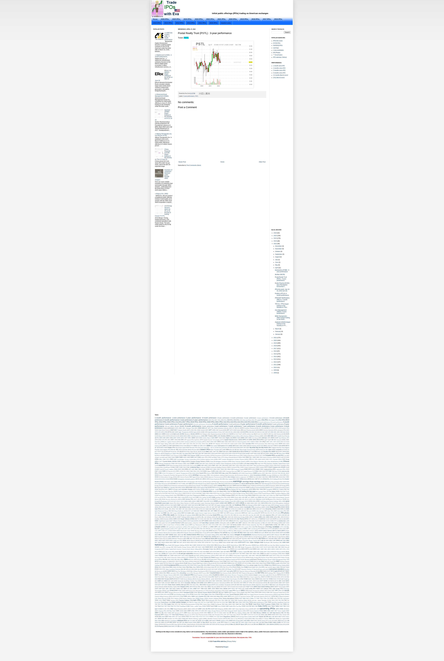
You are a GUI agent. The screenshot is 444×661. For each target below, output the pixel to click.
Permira (260, 559)
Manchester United (185, 530)
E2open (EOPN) (211, 481)
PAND (201, 557)
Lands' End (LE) (165, 522)
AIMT (266, 432)
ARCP (208, 441)
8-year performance (277, 426)
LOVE (285, 527)
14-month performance (275, 418)
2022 (275, 244)
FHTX (156, 491)
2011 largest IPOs (273, 420)
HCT (212, 505)
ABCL (184, 428)
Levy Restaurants (197, 524)
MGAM (287, 534)
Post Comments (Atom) (194, 165)
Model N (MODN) (195, 540)
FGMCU (281, 489)
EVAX (236, 487)
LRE (182, 528)
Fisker (264, 491)
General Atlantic (280, 497)
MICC (202, 536)
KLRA (271, 519)
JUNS (271, 517)
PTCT (218, 567)
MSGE (163, 542)
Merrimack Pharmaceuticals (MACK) (261, 534)
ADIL (195, 430)
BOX (256, 451)
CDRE (164, 459)
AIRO (278, 432)
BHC (245, 447)
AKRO (164, 434)
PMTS (257, 563)
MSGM (167, 542)
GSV (259, 503)
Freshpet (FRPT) (230, 495)
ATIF (214, 443)
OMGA (254, 553)
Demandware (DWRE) (260, 475)
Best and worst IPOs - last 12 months (208, 447)
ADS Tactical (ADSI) (221, 430)
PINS (277, 561)
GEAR (274, 497)
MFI (284, 534)
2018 (275, 346)
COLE (278, 465)
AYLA (188, 445)
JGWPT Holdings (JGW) (183, 517)
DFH (285, 475)
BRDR (284, 451)
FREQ (223, 495)
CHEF (178, 461)
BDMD (280, 445)
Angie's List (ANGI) (231, 437)
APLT (172, 439)
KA (285, 517)
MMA (272, 538)
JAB (244, 515)
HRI (177, 509)
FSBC (264, 495)
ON (265, 553)
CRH (225, 469)
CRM (232, 469)
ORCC (231, 555)
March (277, 329)
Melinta (232, 534)
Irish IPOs (202, 515)
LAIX (159, 522)
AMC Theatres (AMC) (211, 436)
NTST (163, 551)
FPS (185, 495)
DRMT (237, 479)
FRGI (239, 495)
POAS (265, 563)
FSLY (277, 495)
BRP (193, 453)
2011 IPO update (256, 420)
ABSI (203, 428)
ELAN (236, 483)
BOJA (238, 451)
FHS (288, 489)
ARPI (260, 441)
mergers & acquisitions (242, 535)
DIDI (190, 477)
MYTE (244, 542)
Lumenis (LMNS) (232, 528)
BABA (208, 445)
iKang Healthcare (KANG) (181, 511)
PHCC (228, 561)
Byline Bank (282, 453)
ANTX (269, 437)
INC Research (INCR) (250, 511)
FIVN (281, 491)
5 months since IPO (279, 73)
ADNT (206, 430)
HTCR (200, 509)
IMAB (195, 511)
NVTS (214, 551)
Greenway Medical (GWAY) (212, 503)
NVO (201, 551)
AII (261, 432)
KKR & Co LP (255, 519)
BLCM (284, 449)
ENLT (231, 485)
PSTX (205, 567)
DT (259, 479)
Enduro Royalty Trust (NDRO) (200, 485)
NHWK (215, 547)
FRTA (257, 495)
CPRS (186, 469)
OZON (191, 557)
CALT (260, 455)
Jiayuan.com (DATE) (195, 517)
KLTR (274, 519)
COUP (270, 467)
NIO (233, 547)
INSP (218, 513)
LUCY (226, 528)
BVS (264, 453)
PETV (173, 561)
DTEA (264, 479)
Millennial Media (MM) (211, 538)
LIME (279, 524)
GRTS (233, 503)
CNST (233, 465)
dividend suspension (240, 477)
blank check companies (275, 449)
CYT (174, 473)
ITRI (231, 515)
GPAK (254, 501)
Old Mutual (216, 553)
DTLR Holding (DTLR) (275, 479)
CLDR (244, 463)
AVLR (167, 445)
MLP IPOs (262, 538)
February (278, 331)
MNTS (167, 540)
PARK (230, 557)
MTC (181, 542)
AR (272, 439)
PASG (271, 557)
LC (246, 522)
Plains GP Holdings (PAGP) (176, 563)
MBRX (245, 532)
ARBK (287, 439)
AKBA (156, 434)
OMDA (243, 553)
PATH (279, 557)
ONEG (156, 555)
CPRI (182, 469)
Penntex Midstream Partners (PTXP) (230, 559)
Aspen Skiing (164, 443)
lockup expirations (230, 527)
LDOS (269, 522)
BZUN (167, 455)
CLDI (237, 463)
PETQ (156, 561)
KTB (250, 521)
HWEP (226, 509)
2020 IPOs (233, 19)
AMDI (219, 436)
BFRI (231, 447)
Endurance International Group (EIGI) (182, 485)
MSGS (171, 542)
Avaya (273, 443)
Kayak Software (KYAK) (187, 519)
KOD (188, 521)
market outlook (263, 530)
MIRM (224, 538)
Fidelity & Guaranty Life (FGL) (186, 491)
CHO (176, 463)
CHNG (172, 463)
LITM (188, 527)
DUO (165, 481)
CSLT (156, 471)
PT (215, 567)
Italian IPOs (223, 515)
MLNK (256, 538)
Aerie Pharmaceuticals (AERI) (251, 430)
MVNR (228, 542)
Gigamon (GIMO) (233, 499)
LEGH (287, 522)
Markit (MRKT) (281, 530)
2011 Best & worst (278, 77)
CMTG (209, 465)
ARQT (264, 441)
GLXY (178, 501)
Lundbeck (240, 528)
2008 (275, 373)
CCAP (282, 457)
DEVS (281, 475)
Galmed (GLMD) (206, 497)
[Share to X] (204, 93)
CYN (166, 473)
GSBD (248, 503)
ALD (201, 434)
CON (184, 467)
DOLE (171, 479)
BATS (234, 445)
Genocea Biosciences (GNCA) (174, 499)
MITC (231, 538)
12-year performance (262, 418)
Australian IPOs (249, 443)
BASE (230, 445)
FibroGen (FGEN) (173, 491)
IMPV (212, 511)
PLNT (225, 563)
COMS (181, 467)
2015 (275, 354)
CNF (220, 465)
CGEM (259, 459)
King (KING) (222, 519)
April (276, 268)
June (277, 262)
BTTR (237, 453)
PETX (177, 561)
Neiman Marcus (222, 545)
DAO (213, 473)
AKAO (287, 432)
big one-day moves (262, 447)
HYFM (232, 509)
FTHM (168, 497)
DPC (201, 479)
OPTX (227, 555)
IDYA (282, 509)
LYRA (163, 530)
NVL (198, 551)
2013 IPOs (180, 23)
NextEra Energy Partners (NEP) (186, 547)
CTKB (187, 471)
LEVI (190, 524)
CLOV (167, 465)
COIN (275, 465)
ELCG (239, 483)
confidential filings (195, 467)
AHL (232, 432)
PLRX (229, 563)
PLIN (218, 563)
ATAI (191, 443)
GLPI (168, 501)
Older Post (262, 162)
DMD (263, 477)
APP (185, 439)
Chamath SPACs (277, 459)
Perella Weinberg (245, 559)
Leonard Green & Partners (173, 524)
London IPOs (248, 527)
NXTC (228, 551)
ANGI (223, 437)
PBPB (186, 559)
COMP (177, 467)
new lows (270, 545)
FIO (232, 491)
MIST (227, 538)
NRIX (265, 549)
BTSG (234, 453)
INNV (171, 513)
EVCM (240, 487)
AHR (241, 432)
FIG (196, 491)
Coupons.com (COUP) (278, 467)
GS (245, 503)
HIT (210, 507)
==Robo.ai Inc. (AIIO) (161, 194)
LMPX (215, 527)
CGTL (270, 459)
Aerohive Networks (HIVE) (270, 430)
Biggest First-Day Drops (278, 447)
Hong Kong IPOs (275, 507)
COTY (266, 467)
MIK (188, 538)
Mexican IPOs (279, 534)
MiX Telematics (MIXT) (245, 538)
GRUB (242, 503)
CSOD (160, 471)
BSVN (213, 453)
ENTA (240, 485)
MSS (178, 542)
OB (248, 551)
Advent (239, 430)
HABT (179, 505)
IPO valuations (159, 515)
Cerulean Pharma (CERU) (241, 459)
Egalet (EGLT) (214, 483)
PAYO (172, 559)
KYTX (275, 521)
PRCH (205, 565)
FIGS (201, 491)
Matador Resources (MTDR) (191, 532)
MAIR (174, 530)
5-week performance (278, 424)
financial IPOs (207, 491)
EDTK (193, 483)
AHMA (238, 432)
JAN (261, 515)
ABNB (199, 428)
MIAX (198, 536)
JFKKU (170, 517)
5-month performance (264, 424)
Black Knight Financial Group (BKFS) (250, 449)
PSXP (212, 567)
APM (175, 439)
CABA (185, 455)
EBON (284, 481)
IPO (271, 513)
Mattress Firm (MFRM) (221, 532)
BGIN (234, 447)
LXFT (287, 528)
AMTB (178, 437)
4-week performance (234, 424)
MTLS (195, 542)
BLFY (159, 451)
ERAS (165, 487)
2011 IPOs (202, 23)
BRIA (287, 451)
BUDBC (248, 453)
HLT (216, 507)
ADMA (198, 430)
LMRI (219, 527)
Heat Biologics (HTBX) (251, 505)
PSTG (198, 567)
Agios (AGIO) (196, 432)
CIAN (200, 463)
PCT (192, 559)
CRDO (214, 469)
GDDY (253, 497)
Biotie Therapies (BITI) (216, 449)
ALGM (231, 434)
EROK (183, 487)
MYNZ (235, 542)
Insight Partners (199, 513)
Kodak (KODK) (194, 521)
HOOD (283, 507)
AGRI (206, 432)
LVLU (266, 528)
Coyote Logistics (169, 469)
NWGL (218, 551)
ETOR (209, 487)
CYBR (160, 473)
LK (206, 527)
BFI (229, 447)
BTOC (226, 453)
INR (186, 513)
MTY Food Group (214, 542)
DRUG (245, 479)
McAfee (252, 532)
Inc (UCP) (241, 511)
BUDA (244, 453)
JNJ (232, 517)
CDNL (160, 459)
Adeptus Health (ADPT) (184, 430)
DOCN (156, 479)
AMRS (167, 437)
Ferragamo (269, 489)
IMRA (215, 511)
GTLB (273, 503)
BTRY (230, 453)
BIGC (270, 447)
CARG (184, 457)
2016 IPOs (278, 19)
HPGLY (174, 509)
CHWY (192, 463)
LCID (249, 522)
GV (169, 505)
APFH (156, 439)
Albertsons (187, 434)
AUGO (232, 443)
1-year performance (193, 418)
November (278, 249)
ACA (238, 428)
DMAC (260, 477)
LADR (287, 521)
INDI (265, 511)
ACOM (266, 428)
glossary (164, 501)
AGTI (223, 432)
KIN (218, 519)
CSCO (287, 469)
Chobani (180, 463)
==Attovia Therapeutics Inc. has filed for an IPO (163, 134)
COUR (287, 467)
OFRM (163, 553)
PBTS (189, 559)
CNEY (217, 465)
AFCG (156, 432)
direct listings (231, 477)
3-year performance (188, 96)
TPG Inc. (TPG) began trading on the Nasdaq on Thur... (282, 305)
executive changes (187, 489)
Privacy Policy (245, 565)
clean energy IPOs (252, 463)
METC (273, 534)
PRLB (259, 565)
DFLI (288, 475)
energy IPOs (222, 485)
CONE (187, 467)
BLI (162, 451)
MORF (236, 540)
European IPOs (223, 487)
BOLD (242, 451)
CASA (199, 457)
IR (185, 515)
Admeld (203, 430)
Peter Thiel (286, 559)
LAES (156, 522)
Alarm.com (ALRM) (178, 434)
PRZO (174, 567)
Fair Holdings (232, 489)
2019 (275, 343)
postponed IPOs (174, 565)
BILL (177, 449)
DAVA (243, 473)
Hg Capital (167, 507)
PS (177, 567)
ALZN (177, 436)
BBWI (248, 445)
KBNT (196, 519)
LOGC (242, 527)
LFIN (203, 524)
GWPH (175, 505)
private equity (253, 565)
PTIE (224, 567)
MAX (235, 532)
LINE (282, 524)
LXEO (284, 528)
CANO (173, 457)
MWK (232, 542)
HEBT (259, 505)
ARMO (257, 441)
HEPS (272, 505)
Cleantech (269, 463)
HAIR (182, 505)
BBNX (245, 445)
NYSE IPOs (276, 43)
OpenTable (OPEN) (198, 555)
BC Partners (253, 445)
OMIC (258, 553)
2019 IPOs (244, 19)
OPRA (217, 555)
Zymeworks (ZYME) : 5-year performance (282, 270)
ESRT (191, 487)
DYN (188, 481)
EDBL (183, 483)
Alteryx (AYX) (161, 436)
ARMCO (253, 441)
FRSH (254, 495)
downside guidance (190, 479)
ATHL (206, 443)
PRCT (209, 565)
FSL (274, 495)
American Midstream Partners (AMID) (253, 436)
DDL (284, 473)
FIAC (159, 491)
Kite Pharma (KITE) (242, 519)
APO (182, 439)
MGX (185, 536)
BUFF (251, 453)
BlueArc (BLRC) (198, 451)
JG (176, 517)
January (278, 334)
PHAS (221, 561)
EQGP (158, 487)
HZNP (239, 509)
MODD (188, 540)
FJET (284, 491)
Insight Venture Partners (210, 513)
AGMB (202, 432)
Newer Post (182, 162)
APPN (244, 439)
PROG (270, 565)
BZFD (164, 455)
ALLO (262, 434)
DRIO (223, 479)
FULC (179, 497)
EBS (288, 481)
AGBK (173, 432)
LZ (168, 530)
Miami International (192, 536)
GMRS (189, 501)
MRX (287, 540)
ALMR (269, 434)
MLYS (266, 538)
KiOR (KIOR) (230, 519)
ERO (176, 487)
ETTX (216, 487)
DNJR (273, 477)
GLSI (171, 501)
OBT (258, 551)
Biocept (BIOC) (196, 449)
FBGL (257, 489)
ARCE (182, 441)
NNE (279, 547)
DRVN (249, 479)
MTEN (188, 542)
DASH (216, 473)
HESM (156, 507)
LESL (182, 524)
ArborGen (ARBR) (159, 441)
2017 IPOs (267, 19)
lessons (187, 524)
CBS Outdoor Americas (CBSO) (268, 457)
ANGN (238, 437)
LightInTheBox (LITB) (271, 524)
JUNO (267, 517)
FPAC (175, 495)
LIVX (198, 527)
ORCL (246, 555)
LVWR (273, 528)
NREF (262, 549)
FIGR (198, 491)
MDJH (156, 534)
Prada (198, 565)
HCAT (203, 505)
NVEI (195, 551)
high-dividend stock (184, 507)
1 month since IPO (279, 66)
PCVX (199, 559)
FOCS (215, 493)
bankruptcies (221, 445)
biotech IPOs (205, 449)
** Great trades (277, 55)
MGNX (174, 536)
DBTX (263, 473)
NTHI (288, 549)
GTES (266, 503)
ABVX (230, 428)
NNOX (283, 547)
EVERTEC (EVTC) (269, 487)
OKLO (204, 553)
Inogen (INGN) (177, 513)
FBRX (261, 489)
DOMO (176, 479)
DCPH (273, 473)
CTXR (200, 471)
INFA (288, 511)
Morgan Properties (243, 540)
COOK (242, 467)
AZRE (201, 445)
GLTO (175, 501)
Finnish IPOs (216, 491)
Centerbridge (180, 459)
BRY (203, 453)
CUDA (204, 471)
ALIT (237, 434)
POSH (273, 563)
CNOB (226, 465)
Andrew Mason (207, 437)
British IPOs (176, 453)
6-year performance (221, 426)
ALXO (174, 436)
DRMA (234, 479)
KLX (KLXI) (280, 519)
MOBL (184, 540)
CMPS (206, 465)
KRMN (210, 521)
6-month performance (193, 426)
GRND (222, 503)
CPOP (179, 469)
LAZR (227, 522)
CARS (192, 457)
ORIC (250, 555)
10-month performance (209, 418)
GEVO (199, 499)
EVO (280, 487)
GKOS (246, 499)
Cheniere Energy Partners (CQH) (199, 461)
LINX (167, 527)
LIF (263, 524)
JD (286, 515)
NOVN (236, 549)
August (277, 257)
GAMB (213, 497)
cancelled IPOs (279, 455)
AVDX (284, 443)
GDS (263, 497)
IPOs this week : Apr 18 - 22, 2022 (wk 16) (282, 290)
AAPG (176, 428)
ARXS (282, 441)
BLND (169, 451)
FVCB (190, 497)
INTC (228, 513)
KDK (208, 519)
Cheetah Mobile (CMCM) (170, 461)
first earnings (259, 491)
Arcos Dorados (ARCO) (200, 441)
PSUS (209, 567)
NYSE (233, 551)
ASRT (184, 443)
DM (257, 477)
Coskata (261, 467)
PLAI (167, 563)
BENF (187, 447)
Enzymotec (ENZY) (275, 485)
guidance (280, 503)
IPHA (265, 513)
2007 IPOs (217, 420)
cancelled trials (163, 457)
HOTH (162, 509)
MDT (167, 534)
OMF (251, 553)
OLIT (221, 553)
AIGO (252, 432)
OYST (187, 557)
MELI (228, 534)
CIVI (214, 463)
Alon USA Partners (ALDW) (278, 434)
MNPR (287, 538)
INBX (236, 511)
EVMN (276, 487)
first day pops (251, 491)
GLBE (250, 499)
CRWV (261, 469)
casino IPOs (204, 457)
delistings (196, 475)
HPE (170, 509)
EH (219, 483)
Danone (209, 473)
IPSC (176, 515)
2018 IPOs (255, 19)
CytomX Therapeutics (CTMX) (184, 473)
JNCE (229, 517)
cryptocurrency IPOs (270, 469)
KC (199, 519)
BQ (262, 451)
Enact (169, 485)
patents (275, 557)
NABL (247, 542)
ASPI (173, 443)
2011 (275, 364)
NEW (265, 545)
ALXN (170, 436)
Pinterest (282, 561)
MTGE (192, 542)
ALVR (167, 436)
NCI (202, 545)
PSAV (180, 567)
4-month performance (220, 424)
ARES (226, 441)
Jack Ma (251, 515)
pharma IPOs (209, 561)
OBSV (255, 551)
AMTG (182, 437)
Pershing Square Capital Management (272, 559)
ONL (168, 555)
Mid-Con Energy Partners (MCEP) (239, 536)
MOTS (259, 540)
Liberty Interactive (251, 524)
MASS (182, 532)
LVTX (269, 528)
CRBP (196, 469)
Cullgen (209, 471)
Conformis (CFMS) (205, 467)
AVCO (276, 443)
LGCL (220, 524)
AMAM (181, 436)
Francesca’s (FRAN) (199, 495)
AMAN (185, 436)
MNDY (283, 538)
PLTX (243, 563)
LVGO (262, 528)
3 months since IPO (279, 70)
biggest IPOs (166, 449)
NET (243, 545)
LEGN (156, 524)
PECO (215, 559)
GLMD (263, 499)
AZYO (204, 445)
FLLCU (162, 493)
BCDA (258, 445)
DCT (276, 473)
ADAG (156, 430)
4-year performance (248, 424)
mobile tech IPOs (177, 540)
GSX (262, 503)
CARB (180, 457)
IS (205, 515)
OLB (212, 553)
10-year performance (223, 418)
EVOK (283, 487)
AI (243, 432)
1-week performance (178, 418)
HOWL (166, 509)
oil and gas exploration (186, 553)
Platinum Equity (192, 563)
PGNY (202, 561)
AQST (265, 439)
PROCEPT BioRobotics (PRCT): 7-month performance (282, 299)
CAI (227, 455)
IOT (259, 513)
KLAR (261, 519)
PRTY (160, 567)
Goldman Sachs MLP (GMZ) (232, 501)
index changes (260, 511)
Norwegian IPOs (225, 549)
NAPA (284, 542)
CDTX (167, 459)
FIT (268, 491)
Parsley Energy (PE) (255, 557)
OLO (234, 553)
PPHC (195, 565)
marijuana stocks (241, 530)
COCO (271, 465)
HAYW (196, 505)
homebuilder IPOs (249, 507)
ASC (156, 443)
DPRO (208, 479)
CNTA (237, 465)
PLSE (232, 563)
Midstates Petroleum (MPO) (179, 538)
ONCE (268, 553)
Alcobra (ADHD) (195, 434)
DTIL (268, 479)
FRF (237, 495)
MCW (284, 532)
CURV (224, 471)
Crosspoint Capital (239, 469)
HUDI (210, 509)
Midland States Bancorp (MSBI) (163, 538)
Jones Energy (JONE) (243, 517)
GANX (228, 497)
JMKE (225, 517)
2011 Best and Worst (245, 420)
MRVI (284, 540)
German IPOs (189, 499)
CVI (253, 471)
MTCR (184, 542)
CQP (193, 469)
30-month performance (199, 424)
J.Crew (240, 515)
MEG (225, 534)
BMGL (211, 451)
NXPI (221, 551)
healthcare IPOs (240, 505)
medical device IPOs (193, 535)
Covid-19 (161, 469)
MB (238, 532)
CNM (223, 465)
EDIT (187, 483)
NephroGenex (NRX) (236, 545)
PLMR (221, 563)
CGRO (267, 459)
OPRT (220, 555)
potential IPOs (183, 565)
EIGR (226, 483)
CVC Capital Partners (246, 471)
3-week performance (171, 424)
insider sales (190, 513)
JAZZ (279, 515)
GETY (195, 499)
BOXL (259, 451)
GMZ (197, 501)
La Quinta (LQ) (281, 521)
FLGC (287, 491)
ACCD (242, 428)
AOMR (276, 437)
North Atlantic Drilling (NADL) (195, 549)
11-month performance (236, 418)
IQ (181, 515)
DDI (282, 473)
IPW (179, 515)
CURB (216, 471)
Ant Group (255, 437)
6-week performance (208, 426)
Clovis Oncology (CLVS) (176, 465)
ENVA (244, 485)
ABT (206, 428)
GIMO (240, 499)
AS (285, 441)
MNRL (156, 540)
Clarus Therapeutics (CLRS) (228, 463)
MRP (281, 540)
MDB (287, 532)
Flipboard (157, 493)
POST (284, 563)
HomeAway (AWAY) (238, 507)
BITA (230, 449)
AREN (222, 441)
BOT (250, 451)
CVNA (256, 471)
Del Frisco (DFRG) (187, 475)
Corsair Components (249, 467)
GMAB (186, 501)
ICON (257, 509)
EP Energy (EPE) (284, 485)
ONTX (183, 555)
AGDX (176, 432)
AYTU (191, 445)
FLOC (172, 493)
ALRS (287, 434)
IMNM (205, 511)
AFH (159, 432)
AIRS (281, 432)
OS (260, 555)
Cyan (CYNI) (277, 471)
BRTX (196, 453)
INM (162, 513)
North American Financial (180, 549)
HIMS (192, 507)
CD (285, 457)
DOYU (197, 479)
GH (211, 499)
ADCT (176, 430)
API (163, 439)
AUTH (256, 443)
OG (177, 553)
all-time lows (250, 434)
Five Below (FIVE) (274, 491)
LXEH (280, 528)
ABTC (209, 428)
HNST (223, 507)
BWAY (267, 453)
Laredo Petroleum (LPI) (177, 522)
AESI (287, 430)
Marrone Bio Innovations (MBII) (171, 532)
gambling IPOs (220, 497)
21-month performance (264, 422)
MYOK (240, 542)
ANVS (272, 437)
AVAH (269, 443)
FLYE (193, 493)
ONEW (165, 555)
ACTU (272, 428)
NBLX (191, 545)
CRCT (211, 469)
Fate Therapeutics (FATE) (245, 489)
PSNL (190, 567)
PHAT (225, 561)
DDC (279, 473)
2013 (275, 359)
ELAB (232, 483)
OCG (268, 551)
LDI (266, 522)
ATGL (199, 443)
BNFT (214, 451)
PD (202, 559)
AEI (242, 430)
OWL (165, 557)
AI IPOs (246, 432)
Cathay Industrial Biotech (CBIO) (233, 457)
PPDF (191, 565)
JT (253, 517)
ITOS (228, 515)
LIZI (204, 527)
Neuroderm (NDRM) (250, 545)
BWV (275, 453)
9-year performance (169, 428)
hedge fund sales (266, 505)
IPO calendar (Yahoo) (280, 57)
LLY (209, 527)
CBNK (254, 457)
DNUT (284, 477)
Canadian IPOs (270, 455)
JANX (263, 515)
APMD (179, 439)
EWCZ (170, 489)
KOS (200, 521)
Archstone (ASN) (189, 441)
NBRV (194, 545)
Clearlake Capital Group (279, 463)
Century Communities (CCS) (192, 459)
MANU (211, 530)
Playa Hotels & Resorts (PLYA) (208, 563)
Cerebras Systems (205, 459)
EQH (162, 487)
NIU (239, 547)
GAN (225, 497)
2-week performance (186, 420)
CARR (188, 457)
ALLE (255, 434)
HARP (189, 505)
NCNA (208, 545)
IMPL (209, 511)
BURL (255, 453)
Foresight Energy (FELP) (242, 493)
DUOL (168, 481)
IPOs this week (277, 41)
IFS (285, 509)
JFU (173, 517)
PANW (213, 557)
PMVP (261, 563)
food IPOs (233, 493)
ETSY (213, 487)
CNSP (230, 465)
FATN (254, 489)
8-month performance (263, 426)
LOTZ (281, 527)
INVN (243, 513)
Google (242, 501)
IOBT (249, 513)
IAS (245, 509)
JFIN (166, 517)
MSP (175, 542)
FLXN (187, 493)
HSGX (189, 509)
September (278, 254)
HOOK (287, 507)
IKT (189, 511)
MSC (156, 542)
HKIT (213, 507)
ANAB (193, 437)
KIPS (235, 519)
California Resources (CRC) (235, 455)
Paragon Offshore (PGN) (221, 557)
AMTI (185, 437)
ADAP (172, 430)
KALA (287, 517)
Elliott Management (267, 483)
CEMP (175, 459)
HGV (171, 507)
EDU (196, 483)
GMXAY (194, 501)
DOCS (160, 479)
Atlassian (218, 443)
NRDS (255, 549)
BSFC (209, 453)
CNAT (213, 465)
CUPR (213, 471)
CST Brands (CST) (171, 471)
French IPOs (218, 495)
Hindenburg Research (200, 507)
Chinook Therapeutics (165, 463)
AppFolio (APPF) (198, 439)
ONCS (283, 553)
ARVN (278, 441)
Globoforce (279, 499)
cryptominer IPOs (280, 469)
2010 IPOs (213, 23)
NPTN (247, 549)
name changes (255, 542)
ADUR (234, 430)
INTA (225, 513)
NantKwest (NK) (277, 542)
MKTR (253, 538)
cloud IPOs (161, 465)
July (276, 259)
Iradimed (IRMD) (191, 515)
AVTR (174, 445)
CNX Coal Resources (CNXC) (261, 465)
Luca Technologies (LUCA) (217, 528)
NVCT (192, 551)
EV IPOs (229, 487)
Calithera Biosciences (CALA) (251, 455)
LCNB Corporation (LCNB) (258, 522)
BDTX (287, 445)
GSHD (252, 503)
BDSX (283, 445)
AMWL (189, 437)
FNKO (211, 493)
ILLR (192, 511)
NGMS (207, 547)
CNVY (251, 465)
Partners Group (265, 557)
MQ (264, 540)
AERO (261, 430)
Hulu (217, 509)
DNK (277, 477)
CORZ (257, 467)
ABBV (180, 428)
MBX (248, 532)
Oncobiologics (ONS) (275, 553)
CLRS (187, 465)
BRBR (273, 451)
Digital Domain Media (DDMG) (200, 477)
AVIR (164, 445)
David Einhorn (249, 473)
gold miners (221, 501)
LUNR (248, 528)
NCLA (204, 545)
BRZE (206, 453)
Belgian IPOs (171, 447)
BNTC (227, 451)
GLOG (284, 499)
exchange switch (176, 489)
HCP (210, 505)
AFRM (165, 432)
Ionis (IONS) (254, 513)
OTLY (287, 555)
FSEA (271, 495)
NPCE (243, 549)
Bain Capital (214, 445)
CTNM (191, 471)
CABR (188, 455)
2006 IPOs (211, 420)
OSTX (274, 555)
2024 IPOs (187, 19)
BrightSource (168, 453)
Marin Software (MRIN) (252, 530)
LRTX (185, 528)
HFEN (160, 507)
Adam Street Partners (164, 430)
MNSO (160, 540)
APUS (258, 439)
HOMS (267, 507)
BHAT (241, 447)
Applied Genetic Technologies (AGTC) (214, 439)
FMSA (204, 493)
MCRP (281, 532)
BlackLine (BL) (264, 449)
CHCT (160, 461)
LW (276, 528)
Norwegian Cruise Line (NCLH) (212, 549)
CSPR (163, 471)
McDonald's (261, 532)
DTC (261, 479)
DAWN (255, 473)
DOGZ (167, 479)
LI (245, 524)
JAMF (257, 515)
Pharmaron (216, 561)
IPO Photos (276, 52)
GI (217, 499)
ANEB (212, 437)
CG (256, 459)
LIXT (201, 527)
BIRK (227, 449)
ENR (238, 485)
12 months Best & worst (280, 75)
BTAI (216, 453)
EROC (180, 487)
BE (155, 447)
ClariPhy (218, 463)
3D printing (209, 424)
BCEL (265, 445)
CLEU (287, 463)
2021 (275, 337)
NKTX (261, 547)
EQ (156, 487)
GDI (256, 497)
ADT (228, 430)
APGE (160, 439)
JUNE (263, 517)
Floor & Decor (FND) (180, 493)
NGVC (211, 547)
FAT (237, 489)
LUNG (245, 528)
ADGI (192, 430)
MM (270, 538)
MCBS (256, 532)
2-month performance (171, 420)
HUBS (207, 509)
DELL (208, 475)
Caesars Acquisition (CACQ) (207, 455)
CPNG (175, 469)
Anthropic (264, 437)
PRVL (171, 567)
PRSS (156, 567)
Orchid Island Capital (239, 555)
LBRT (240, 522)
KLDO (267, 519)
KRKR (206, 521)
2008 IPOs (224, 420)
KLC (264, 519)
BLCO (287, 449)
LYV (166, 530)
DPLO (204, 479)
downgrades (181, 479)
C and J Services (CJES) (176, 455)
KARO (178, 519)
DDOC (287, 473)
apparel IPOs (190, 439)
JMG (219, 517)
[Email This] (200, 93)
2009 (275, 370)
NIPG (236, 547)
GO (208, 501)
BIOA (180, 449)
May (276, 265)
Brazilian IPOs (267, 451)
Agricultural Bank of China (215, 432)
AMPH (275, 436)
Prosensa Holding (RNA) (282, 565)
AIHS (258, 432)
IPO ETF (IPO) (277, 513)
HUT (219, 509)
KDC (205, 519)
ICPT (260, 509)
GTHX (269, 503)
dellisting (222, 475)
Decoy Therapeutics (164, 475)
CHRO (184, 463)
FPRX (181, 495)
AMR (164, 437)
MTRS (199, 542)
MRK (274, 540)
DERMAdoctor (276, 475)
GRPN (230, 503)
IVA (237, 515)
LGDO (228, 524)
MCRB (277, 532)
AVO (170, 445)
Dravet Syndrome (214, 479)
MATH (212, 532)
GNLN (205, 501)
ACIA (262, 428)
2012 (275, 362)
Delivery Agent (203, 475)
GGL (208, 499)
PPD (188, 565)
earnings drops (248, 481)
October (278, 251)
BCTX (272, 445)
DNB (270, 477)
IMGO (202, 511)
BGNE (238, 447)
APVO (262, 439)
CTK (184, 471)
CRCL (203, 469)
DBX (267, 473)
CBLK (247, 457)
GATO (232, 497)
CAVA (243, 457)
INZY (246, 513)
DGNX (157, 477)
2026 (275, 233)
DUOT (172, 481)
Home (155, 19)
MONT (225, 540)
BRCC (280, 451)
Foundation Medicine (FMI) (282, 493)
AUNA (239, 443)
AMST (174, 437)
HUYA (222, 509)
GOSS (250, 501)
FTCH (284, 495)
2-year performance (200, 420)
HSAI (186, 509)
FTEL (164, 497)
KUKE (253, 521)
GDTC (266, 497)
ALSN (156, 436)
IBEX (248, 509)
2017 (275, 348)
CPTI (189, 469)
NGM (203, 547)
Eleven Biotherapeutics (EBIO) (250, 483)
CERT (219, 459)
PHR (251, 561)
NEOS (228, 545)
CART (195, 457)
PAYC (169, 559)
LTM (204, 528)
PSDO (184, 567)
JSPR (250, 517)
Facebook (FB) (223, 489)
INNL (168, 513)
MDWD (171, 534)
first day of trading (240, 491)
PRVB (167, 567)
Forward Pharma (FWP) (268, 493)
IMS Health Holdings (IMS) (225, 511)
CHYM (197, 463)
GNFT (201, 501)
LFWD (216, 524)
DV (182, 481)
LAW (220, 522)
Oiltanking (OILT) (198, 553)
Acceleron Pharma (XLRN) (251, 428)
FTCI (287, 495)
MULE (221, 542)
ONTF (179, 555)
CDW (171, 459)
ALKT (240, 434)
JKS (217, 517)
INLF (159, 513)
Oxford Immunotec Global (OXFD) (176, 557)
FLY (191, 493)
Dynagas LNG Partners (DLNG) (198, 481)
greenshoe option (199, 503)
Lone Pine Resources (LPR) (260, 527)
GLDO (254, 499)
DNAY (266, 477)
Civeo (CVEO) (209, 463)
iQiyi (183, 515)
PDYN (208, 559)
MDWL (175, 534)
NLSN (269, 547)
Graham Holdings (273, 501)
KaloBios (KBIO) (159, 519)
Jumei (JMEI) (258, 517)
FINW (228, 491)
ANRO (250, 437)
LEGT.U (161, 524)
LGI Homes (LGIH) (235, 524)
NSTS (281, 549)
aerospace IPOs (281, 430)
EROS (187, 487)
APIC (165, 439)
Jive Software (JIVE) (209, 517)
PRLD (262, 565)
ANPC (246, 437)
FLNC (169, 493)
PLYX (246, 563)
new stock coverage (165, 547)
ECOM (173, 483)
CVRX (263, 471)
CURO (220, 471)
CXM (273, 471)
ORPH (257, 555)
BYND (287, 453)
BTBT (219, 453)
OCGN (272, 551)
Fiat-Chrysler (164, 491)
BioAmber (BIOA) (187, 449)
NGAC (199, 547)
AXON (181, 445)
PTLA (227, 567)
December (278, 246)
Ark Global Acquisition (241, 441)
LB (230, 522)
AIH (256, 432)
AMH (269, 436)
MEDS (221, 534)
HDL (230, 505)
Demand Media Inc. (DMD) (246, 475)
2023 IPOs (199, 19)
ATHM (210, 443)
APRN (254, 439)
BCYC (276, 445)
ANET (216, 437)
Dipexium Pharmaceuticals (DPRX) (218, 477)
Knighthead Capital (164, 521)
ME (182, 534)
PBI (176, 559)
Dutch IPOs (177, 481)
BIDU (247, 447)
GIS (243, 499)
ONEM (161, 555)
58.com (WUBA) (179, 426)
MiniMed (220, 538)
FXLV (200, 497)
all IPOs (244, 434)
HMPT (219, 507)
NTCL (284, 549)
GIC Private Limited (223, 499)
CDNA (156, 459)
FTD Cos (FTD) (159, 497)
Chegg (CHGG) (185, 461)
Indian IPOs (270, 511)
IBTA (254, 509)
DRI (221, 479)
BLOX (181, 451)
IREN (197, 515)
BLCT (156, 451)
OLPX (237, 553)
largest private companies (191, 522)
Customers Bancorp (231, 471)
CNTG (244, 465)
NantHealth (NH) (268, 542)
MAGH (171, 530)
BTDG (223, 453)
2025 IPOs (176, 19)
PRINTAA (239, 565)
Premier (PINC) (215, 565)
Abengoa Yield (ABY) (192, 428)
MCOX (273, 532)
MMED (276, 538)
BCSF (269, 445)
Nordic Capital (169, 549)
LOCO (238, 527)
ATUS (225, 443)
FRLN (242, 495)
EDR (190, 483)
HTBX (197, 509)
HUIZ (213, 509)
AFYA (169, 432)
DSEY (253, 479)
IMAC (198, 511)
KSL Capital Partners (242, 521)
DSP (256, 479)
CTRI (197, 471)
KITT (250, 519)
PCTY (196, 559)
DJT (248, 477)
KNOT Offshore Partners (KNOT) (178, 521)
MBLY (241, 532)
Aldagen (205, 434)
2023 (275, 241)
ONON (175, 555)
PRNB (266, 565)
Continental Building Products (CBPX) (220, 467)
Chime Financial (236, 461)
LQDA (179, 528)
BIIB (172, 449)
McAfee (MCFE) (280, 274)
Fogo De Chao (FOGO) (223, 493)
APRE (250, 439)
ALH (234, 434)
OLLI (227, 553)
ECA (156, 483)
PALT (198, 557)
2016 (275, 351)
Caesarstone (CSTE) (220, 455)
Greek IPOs (173, 503)
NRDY (258, 549)
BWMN (271, 453)
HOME (231, 507)
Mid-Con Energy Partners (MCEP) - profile (260, 536)
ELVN (277, 483)
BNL (218, 451)
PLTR (239, 563)
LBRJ (236, 522)
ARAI (275, 439)
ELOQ (274, 483)
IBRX (251, 509)
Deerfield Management (176, 475)
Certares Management (228, 459)
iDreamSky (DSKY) (271, 509)
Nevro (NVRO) (260, 545)
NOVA (232, 549)
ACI (260, 428)
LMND (212, 527)
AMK (272, 436)
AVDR (280, 443)
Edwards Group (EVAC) (204, 483)
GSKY (256, 503)
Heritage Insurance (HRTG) (282, 505)
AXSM (185, 445)
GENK (163, 499)
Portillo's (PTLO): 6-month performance (282, 294)
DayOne (259, 473)
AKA (284, 432)
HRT (183, 509)
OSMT (270, 555)
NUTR (180, 551)
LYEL (156, 530)
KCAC (202, 519)
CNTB (240, 465)
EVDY (244, 487)
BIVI (233, 449)
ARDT (215, 441)
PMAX (250, 563)
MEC (185, 534)
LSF (191, 528)
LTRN (206, 528)
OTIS (284, 555)
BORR (246, 451)
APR (247, 439)
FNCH (207, 493)
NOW (239, 549)
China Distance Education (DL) (258, 461)
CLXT (191, 465)
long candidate (273, 527)
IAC (243, 509)
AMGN (265, 436)
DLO (254, 477)
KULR (256, 521)
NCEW (198, 545)
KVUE (263, 521)
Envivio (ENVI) (265, 485)
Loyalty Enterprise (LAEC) (167, 528)
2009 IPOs (230, 420)
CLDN (241, 463)
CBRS (257, 457)
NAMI (261, 542)
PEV (180, 561)
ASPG (170, 443)
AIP (269, 432)
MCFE (266, 532)
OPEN (186, 555)
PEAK (212, 559)
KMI (284, 519)
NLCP (265, 547)
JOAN (235, 517)
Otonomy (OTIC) (159, 557)
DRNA (242, 479)
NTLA (156, 551)
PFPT (198, 561)
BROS (190, 453)
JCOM (283, 515)
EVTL (166, 489)
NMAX (273, 547)
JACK (246, 515)
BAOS (227, 445)
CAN (263, 455)
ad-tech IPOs (285, 428)
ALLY (265, 434)
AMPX (160, 437)
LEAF (283, 522)
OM (240, 553)
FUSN (183, 497)
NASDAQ (159, 545)
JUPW (275, 517)
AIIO (263, 432)
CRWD (257, 469)
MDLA (160, 534)
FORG (251, 493)
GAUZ (236, 497)
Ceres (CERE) (214, 459)
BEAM (158, 447)
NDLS (216, 545)
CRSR (246, 469)
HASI (192, 505)
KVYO (267, 521)
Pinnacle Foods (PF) (270, 561)
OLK (224, 553)
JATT (276, 515)
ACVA (280, 428)
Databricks (235, 473)
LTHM (200, 528)
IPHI (268, 513)
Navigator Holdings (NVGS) (181, 545)
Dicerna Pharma (184, 477)
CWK (269, 471)
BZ (162, 455)
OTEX (278, 555)
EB (266, 481)
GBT (246, 497)
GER (183, 499)
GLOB (267, 499)
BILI (175, 449)
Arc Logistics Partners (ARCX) (173, 441)
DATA (220, 473)
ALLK (258, 434)
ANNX (242, 437)
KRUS (231, 521)
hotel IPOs (158, 509)
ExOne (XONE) (200, 489)
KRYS (234, 521)
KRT (224, 521)
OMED (247, 553)
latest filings (205, 522)
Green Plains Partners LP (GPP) (185, 503)
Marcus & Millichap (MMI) (229, 530)
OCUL (287, 551)
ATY (229, 443)
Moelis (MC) (203, 540)
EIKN (229, 483)
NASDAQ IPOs (277, 45)
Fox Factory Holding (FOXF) (165, 495)
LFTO (213, 524)
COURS (157, 469)
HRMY (180, 509)
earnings (276, 48)
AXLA (177, 445)
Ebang (269, 481)
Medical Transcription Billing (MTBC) (209, 534)
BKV (238, 449)
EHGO (222, 483)
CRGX (222, 469)
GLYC (182, 501)
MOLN (212, 540)
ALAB (171, 434)
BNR (224, 451)
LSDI (188, 528)
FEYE (274, 489)
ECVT (177, 483)
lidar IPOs (259, 524)
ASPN (177, 443)
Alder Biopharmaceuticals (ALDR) (216, 434)
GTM (276, 503)
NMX (276, 547)
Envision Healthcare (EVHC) (253, 485)
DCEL (269, 473)
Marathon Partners (218, 530)
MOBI (171, 540)
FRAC (191, 495)
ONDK (287, 553)
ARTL (271, 441)
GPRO (258, 501)
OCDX (261, 551)
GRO (225, 503)
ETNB (205, 487)
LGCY (224, 524)
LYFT (159, 530)
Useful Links (226, 23)
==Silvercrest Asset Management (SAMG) (162, 95)
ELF (260, 483)
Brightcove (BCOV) (160, 453)
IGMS (287, 509)
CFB (250, 459)
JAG (255, 515)
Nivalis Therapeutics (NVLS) (248, 547)
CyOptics (170, 473)
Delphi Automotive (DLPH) (232, 475)
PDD (205, 559)
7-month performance (235, 426)
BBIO (241, 445)
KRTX (227, 521)
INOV (183, 513)
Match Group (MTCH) (205, 532)
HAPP (185, 505)
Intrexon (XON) (234, 513)
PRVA (163, 567)
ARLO (248, 441)
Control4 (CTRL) (235, 467)
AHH (226, 432)
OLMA (230, 553)
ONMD (172, 555)
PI (257, 561)
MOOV (229, 540)
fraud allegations (209, 495)
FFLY (277, 489)
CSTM (181, 471)
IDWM (278, 509)
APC (288, 437)
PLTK (236, 563)
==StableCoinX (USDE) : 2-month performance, (163, 55)
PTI (221, 567)
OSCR (263, 555)
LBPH (233, 522)
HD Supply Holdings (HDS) (221, 505)
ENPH (234, 485)
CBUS (278, 457)
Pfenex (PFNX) (189, 561)
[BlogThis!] (202, 93)
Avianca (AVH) (158, 445)
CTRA (194, 471)
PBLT (182, 559)
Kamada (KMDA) (168, 519)
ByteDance (158, 455)
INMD (164, 513)
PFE (183, 561)
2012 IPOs (191, 23)
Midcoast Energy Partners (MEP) (280, 536)
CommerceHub (159, 467)
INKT (156, 513)
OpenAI (191, 555)
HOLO (227, 507)
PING (262, 561)
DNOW (280, 477)
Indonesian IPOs (281, 511)
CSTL (177, 471)
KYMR (271, 521)
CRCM (207, 469)
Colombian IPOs (285, 465)
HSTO (193, 509)
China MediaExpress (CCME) (275, 461)
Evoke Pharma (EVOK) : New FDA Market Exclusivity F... (282, 284)
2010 (275, 367)
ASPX (180, 443)
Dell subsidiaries (215, 475)
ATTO (222, 443)
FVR (193, 497)
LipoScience (172, 527)
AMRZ (171, 437)
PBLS (178, 559)
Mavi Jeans (231, 532)
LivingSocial (193, 527)
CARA (177, 457)
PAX (164, 559)
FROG (250, 495)
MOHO (208, 540)
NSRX (277, 549)
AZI (198, 445)
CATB (209, 457)
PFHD (195, 561)
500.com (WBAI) (169, 426)
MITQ (237, 538)
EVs (163, 489)
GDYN (270, 497)
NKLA (258, 547)
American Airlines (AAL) (237, 436)
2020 (275, 340)
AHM (234, 432)
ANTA (259, 437)
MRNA (278, 540)
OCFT (265, 551)
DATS (240, 473)
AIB (250, 432)
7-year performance (249, 426)
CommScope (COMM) (169, 467)
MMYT (279, 538)
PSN (187, 567)
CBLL (250, 457)
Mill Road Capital (200, 538)
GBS (243, 497)
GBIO (240, 497)
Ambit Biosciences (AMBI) (197, 436)
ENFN (227, 485)
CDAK (287, 457)
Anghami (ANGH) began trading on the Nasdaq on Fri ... (282, 323)
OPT (224, 555)
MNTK (164, 540)
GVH (171, 505)
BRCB (277, 451)
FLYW (197, 493)
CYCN (163, 473)
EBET (281, 481)
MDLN (164, 534)
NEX (172, 547)
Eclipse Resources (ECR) (164, 483)
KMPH (287, 519)
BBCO (238, 445)
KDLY (211, 519)
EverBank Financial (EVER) (257, 487)
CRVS (253, 469)
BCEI (262, 445)
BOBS (235, 451)
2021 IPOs (221, 19)
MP (262, 540)
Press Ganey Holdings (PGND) (227, 565)
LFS (206, 524)
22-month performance (277, 422)
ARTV (274, 441)
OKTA (208, 553)
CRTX (249, 469)
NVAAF (185, 551)
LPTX (175, 528)
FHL (285, 489)
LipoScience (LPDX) (181, 527)
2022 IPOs (210, 19)
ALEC (227, 434)
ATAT (194, 443)
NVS (204, 551)
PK (164, 563)
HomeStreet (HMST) (260, 507)
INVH (239, 513)
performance (253, 559)
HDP (233, 505)
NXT (225, 551)
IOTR (262, 513)
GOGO (216, 501)
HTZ (204, 509)
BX (277, 453)
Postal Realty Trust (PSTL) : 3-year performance (281, 278)
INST (221, 513)
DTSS (283, 479)
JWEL (278, 517)
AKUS (167, 434)
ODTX (156, 553)
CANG (169, 457)
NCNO (212, 545)
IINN (172, 511)
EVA (234, 487)
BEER (166, 447)
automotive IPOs (262, 443)
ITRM (234, 515)
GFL (202, 499)
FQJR (187, 495)
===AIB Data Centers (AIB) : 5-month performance (168, 36)
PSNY (194, 567)
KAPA (175, 519)
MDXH (179, 534)
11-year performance (250, 418)
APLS (169, 439)
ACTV (276, 428)
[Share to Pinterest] (209, 93)
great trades (165, 503)
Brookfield (185, 453)
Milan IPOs (193, 538)
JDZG (160, 517)
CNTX (248, 465)
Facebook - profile (214, 489)
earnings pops (259, 481)
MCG (270, 532)
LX (278, 528)
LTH (197, 528)
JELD (163, 517)
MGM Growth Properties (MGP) (163, 536)
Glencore (258, 499)
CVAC (238, 471)
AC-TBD (235, 428)
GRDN (284, 501)
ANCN (197, 437)
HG (163, 507)
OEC (160, 553)
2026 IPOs (165, 19)
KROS (218, 521)
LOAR (222, 527)
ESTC (195, 487)
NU (166, 551)
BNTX (231, 451)
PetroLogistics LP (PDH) (165, 561)
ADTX (231, 430)
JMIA (222, 517)
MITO (234, 538)
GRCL (280, 501)
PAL (195, 557)
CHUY (188, 463)
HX (229, 509)
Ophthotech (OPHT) (209, 555)
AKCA (160, 434)
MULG (225, 542)
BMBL (207, 451)
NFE (196, 547)
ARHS (230, 441)
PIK (260, 561)
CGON (263, 459)
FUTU (186, 497)
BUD (240, 453)
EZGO (206, 489)
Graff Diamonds (264, 501)
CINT (203, 463)
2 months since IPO (279, 68)
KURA (260, 521)
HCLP (206, 505)
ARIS (233, 441)
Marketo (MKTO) (272, 530)
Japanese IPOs (270, 515)
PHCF (232, 561)
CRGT (218, 469)
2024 (275, 238)
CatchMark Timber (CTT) (217, 457)
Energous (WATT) (212, 485)
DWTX (185, 481)
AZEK (195, 445)
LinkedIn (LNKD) (160, 527)
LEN (164, 524)
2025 (275, 235)
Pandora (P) (207, 557)
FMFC (200, 493)
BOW (252, 451)
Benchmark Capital (181, 447)
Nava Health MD (169, 545)
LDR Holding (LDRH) (276, 522)
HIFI (178, 507)
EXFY (194, 489)
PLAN (185, 563)
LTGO (194, 528)
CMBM (198, 465)
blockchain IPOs (175, 451)
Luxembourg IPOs (256, 528)
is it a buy (209, 515)
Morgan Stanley (253, 540)
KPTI (203, 521)
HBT (199, 505)
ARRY (268, 441)
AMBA (188, 436)
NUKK (176, 551)
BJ (236, 449)
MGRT (177, 536)
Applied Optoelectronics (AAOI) (233, 439)
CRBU (199, 469)
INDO (275, 511)
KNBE (156, 521)
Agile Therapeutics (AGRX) (186, 432)
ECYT (180, 483)
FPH (178, 495)
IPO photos (285, 513)
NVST (207, 551)
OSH (267, 555)
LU (209, 528)
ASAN (287, 441)
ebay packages (275, 481)
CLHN (156, 465)
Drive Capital (228, 479)
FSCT (267, 495)
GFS (205, 499)
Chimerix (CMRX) (245, 461)
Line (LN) (286, 524)
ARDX (219, 441)
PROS (274, 565)
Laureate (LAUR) (214, 522)
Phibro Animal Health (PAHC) (242, 561)
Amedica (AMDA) (226, 436)
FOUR (156, 495)
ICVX (263, 509)
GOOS (246, 501)
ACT (270, 428)
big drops (253, 447)
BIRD (224, 449)
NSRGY (273, 549)
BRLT (180, 453)
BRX (200, 453)
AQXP (269, 439)
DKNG (251, 477)
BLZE (203, 451)
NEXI (175, 547)
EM (284, 483)
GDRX (259, 497)
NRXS (269, 549)
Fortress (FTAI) (257, 493)
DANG (197, 473)
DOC (287, 477)
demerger (269, 475)
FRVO (260, 495)
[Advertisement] (231, 6)
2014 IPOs (168, 23)
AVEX (287, 443)
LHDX (243, 524)
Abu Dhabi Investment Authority (219, 428)
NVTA (211, 551)
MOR (233, 540)
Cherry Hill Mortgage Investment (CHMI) (220, 461)
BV (262, 453)
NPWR (251, 549)
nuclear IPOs (171, 551)
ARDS (211, 441)
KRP (221, 521)
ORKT (253, 555)
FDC (264, 489)
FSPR (280, 495)
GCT (249, 497)
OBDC (251, 551)
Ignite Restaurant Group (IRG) (163, 511)
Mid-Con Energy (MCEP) (223, 536)
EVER (247, 487)
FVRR (197, 497)
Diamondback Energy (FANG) (169, 477)
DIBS (178, 477)
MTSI (203, 542)
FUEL (175, 497)
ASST (187, 443)
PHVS (255, 561)
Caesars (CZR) (194, 455)
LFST (209, 524)
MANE (192, 530)
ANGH (220, 437)
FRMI (246, 495)
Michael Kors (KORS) (210, 536)
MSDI (159, 542)
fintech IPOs (223, 491)
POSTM (166, 565)
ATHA (203, 443)
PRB (202, 565)
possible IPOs (279, 563)
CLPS (184, 465)
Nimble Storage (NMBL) (224, 547)
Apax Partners (282, 437)
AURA (243, 443)
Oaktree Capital (242, 551)
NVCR (188, 551)
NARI (287, 542)
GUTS (166, 505)
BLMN (165, 451)
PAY (166, 559)
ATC (197, 443)
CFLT (253, 459)
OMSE (262, 553)
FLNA (165, 493)
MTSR (206, 542)
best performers (223, 447)
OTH (281, 555)
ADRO (214, 430)
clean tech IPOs (262, 463)
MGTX (181, 536)
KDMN (214, 519)
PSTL (186, 38)
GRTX (237, 503)
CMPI (202, 465)
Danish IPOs (203, 473)
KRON (214, 521)
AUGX (236, 443)
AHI (229, 432)
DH (160, 477)
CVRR (260, 471)
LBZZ (243, 522)
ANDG (200, 437)
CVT (266, 471)
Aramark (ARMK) (281, 439)
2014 (275, 356)
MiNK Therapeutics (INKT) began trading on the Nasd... (282, 317)
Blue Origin (190, 451)
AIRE (274, 432)
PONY (269, 563)
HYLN (236, 509)
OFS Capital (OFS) (171, 553)
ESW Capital (200, 487)
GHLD (214, 499)
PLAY (198, 563)
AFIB (162, 432)
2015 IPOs (157, 23)
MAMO (178, 530)
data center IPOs (227, 473)
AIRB (271, 432)
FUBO (171, 497)
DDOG (157, 475)
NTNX (160, 551)
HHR (174, 507)
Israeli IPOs (216, 515)
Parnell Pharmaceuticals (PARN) (240, 557)
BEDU (162, 447)
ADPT (210, 430)
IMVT (233, 511)
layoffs (224, 522)
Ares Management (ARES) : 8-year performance (281, 311)
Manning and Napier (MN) (201, 530)
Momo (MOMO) (219, 540)
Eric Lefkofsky (171, 487)
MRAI (267, 540)
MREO (271, 540)
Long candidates (278, 50)
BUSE (259, 453)
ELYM (281, 483)
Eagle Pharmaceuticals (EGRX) (224, 481)
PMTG (253, 563)
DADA (193, 473)
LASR (200, 522)
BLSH (185, 451)
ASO (159, 443)
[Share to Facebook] (207, 93)
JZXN (282, 517)
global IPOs (272, 499)
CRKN (228, 469)
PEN (219, 559)
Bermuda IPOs (194, 447)
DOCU (164, 479)
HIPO (207, 507)
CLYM (194, 465)
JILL (202, 517)
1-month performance (163, 418)
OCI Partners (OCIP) (279, 551)
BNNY (221, 451)
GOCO (211, 501)
